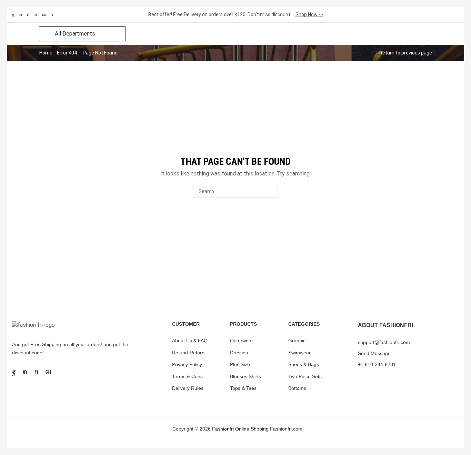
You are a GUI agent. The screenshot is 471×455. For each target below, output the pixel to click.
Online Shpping (252, 429)
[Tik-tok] (35, 15)
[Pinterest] (36, 371)
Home (45, 52)
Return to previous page (405, 52)
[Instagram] (28, 15)
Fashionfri (223, 429)
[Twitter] (20, 15)
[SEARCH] (271, 191)
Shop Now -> (309, 14)
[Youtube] (44, 15)
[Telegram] (52, 15)
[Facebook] (13, 15)
